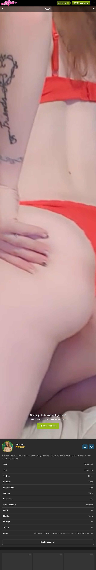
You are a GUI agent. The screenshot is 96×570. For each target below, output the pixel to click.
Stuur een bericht (50, 426)
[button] (85, 446)
